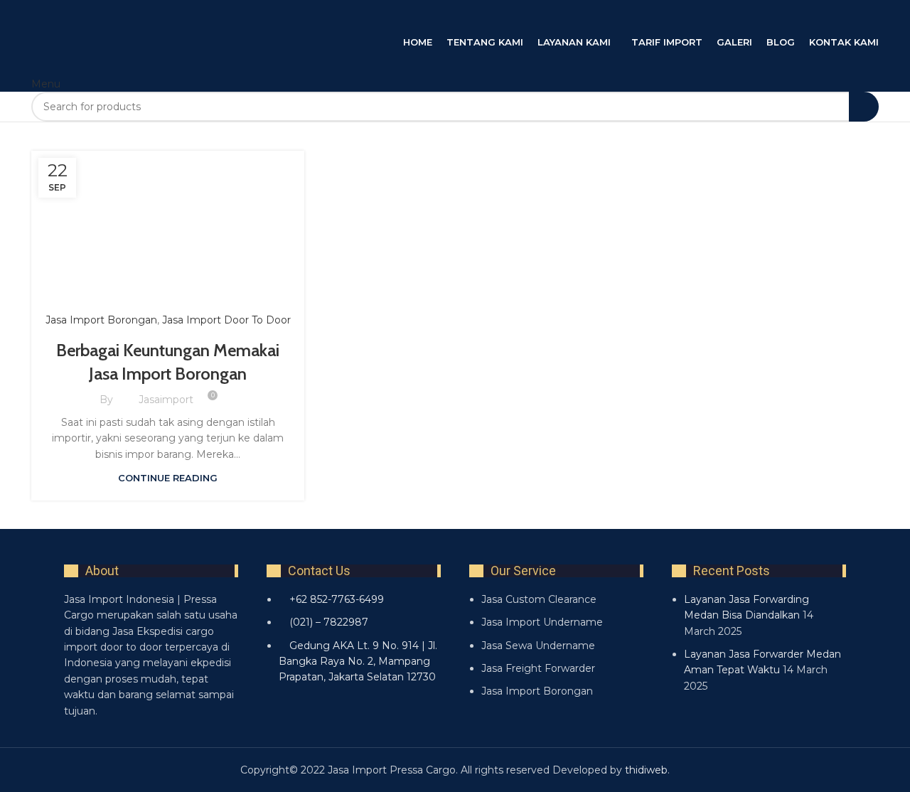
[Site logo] (173, 16)
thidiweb (646, 770)
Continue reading (168, 477)
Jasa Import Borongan (101, 320)
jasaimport (166, 399)
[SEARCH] (864, 107)
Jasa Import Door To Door (226, 320)
